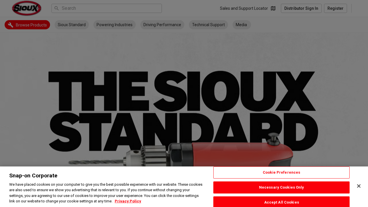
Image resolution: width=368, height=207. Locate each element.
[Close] (358, 186)
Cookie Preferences (281, 172)
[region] (184, 186)
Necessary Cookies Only (281, 187)
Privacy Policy (128, 201)
